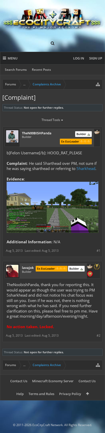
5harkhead (85, 168)
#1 (98, 251)
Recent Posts (41, 69)
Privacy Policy (70, 393)
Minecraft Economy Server (53, 381)
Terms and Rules (41, 393)
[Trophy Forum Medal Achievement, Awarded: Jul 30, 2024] (90, 274)
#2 (98, 335)
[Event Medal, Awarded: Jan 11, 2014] (97, 267)
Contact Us (18, 381)
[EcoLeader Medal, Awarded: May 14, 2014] (97, 132)
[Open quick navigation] (97, 84)
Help (20, 393)
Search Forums (16, 69)
